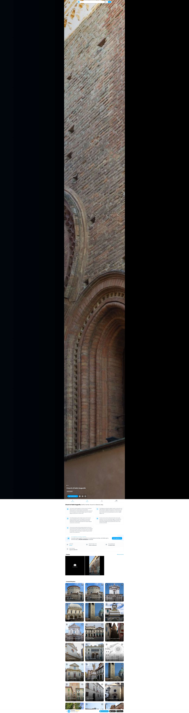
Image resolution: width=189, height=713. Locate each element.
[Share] (85, 496)
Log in (110, 1)
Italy (68, 485)
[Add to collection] (80, 496)
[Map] (82, 496)
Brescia (70, 545)
